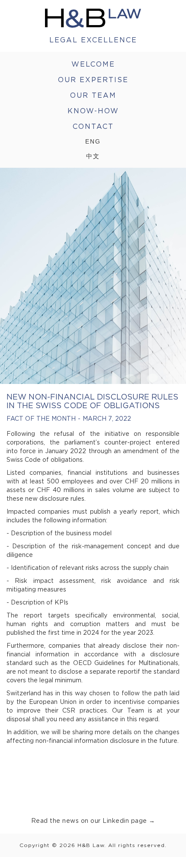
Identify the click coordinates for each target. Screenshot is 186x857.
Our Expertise (93, 79)
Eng (93, 141)
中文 (93, 156)
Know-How (93, 111)
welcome (93, 64)
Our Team (93, 95)
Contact (93, 126)
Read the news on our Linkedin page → (93, 820)
